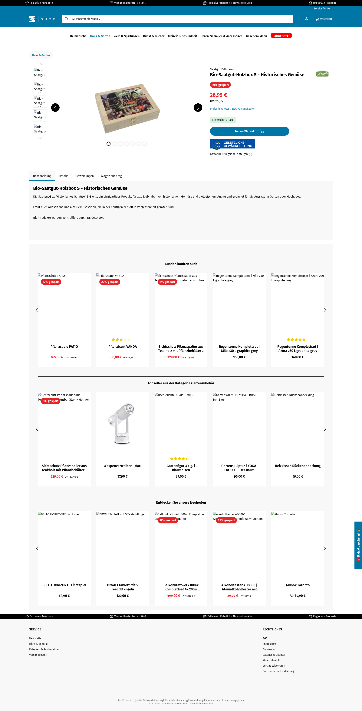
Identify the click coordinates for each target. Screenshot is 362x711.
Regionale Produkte (325, 3)
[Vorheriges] (55, 107)
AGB (265, 638)
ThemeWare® (206, 703)
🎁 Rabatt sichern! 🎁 (358, 545)
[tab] (42, 176)
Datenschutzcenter (274, 655)
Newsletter (35, 638)
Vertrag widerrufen (274, 666)
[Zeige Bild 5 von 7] (132, 143)
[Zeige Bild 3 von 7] (120, 143)
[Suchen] (66, 19)
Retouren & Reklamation (44, 649)
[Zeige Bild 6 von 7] (138, 143)
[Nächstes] (198, 107)
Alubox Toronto (298, 585)
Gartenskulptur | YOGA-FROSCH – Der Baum (239, 468)
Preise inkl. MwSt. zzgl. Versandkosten (232, 109)
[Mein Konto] (306, 19)
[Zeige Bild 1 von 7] (108, 143)
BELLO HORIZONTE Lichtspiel (64, 585)
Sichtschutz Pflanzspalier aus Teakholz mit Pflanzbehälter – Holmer (181, 348)
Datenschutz (270, 649)
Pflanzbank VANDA (122, 346)
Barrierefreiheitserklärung (278, 671)
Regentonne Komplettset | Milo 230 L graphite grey (239, 348)
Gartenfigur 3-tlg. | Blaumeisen (181, 468)
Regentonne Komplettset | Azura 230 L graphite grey (297, 348)
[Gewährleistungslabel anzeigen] (232, 144)
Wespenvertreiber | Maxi (123, 466)
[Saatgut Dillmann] (322, 73)
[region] (117, 107)
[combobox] (182, 19)
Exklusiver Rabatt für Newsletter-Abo (229, 3)
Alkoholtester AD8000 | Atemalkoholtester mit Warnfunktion (239, 587)
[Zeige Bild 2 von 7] (114, 143)
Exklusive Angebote (41, 3)
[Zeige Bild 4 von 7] (126, 143)
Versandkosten (38, 655)
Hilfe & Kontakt (38, 644)
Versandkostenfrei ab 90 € (130, 3)
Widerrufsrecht (272, 660)
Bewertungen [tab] (85, 176)
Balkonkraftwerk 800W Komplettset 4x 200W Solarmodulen (181, 587)
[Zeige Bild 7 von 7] (144, 143)
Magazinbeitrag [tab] (111, 176)
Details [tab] (63, 176)
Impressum (269, 644)
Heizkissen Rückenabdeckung (298, 466)
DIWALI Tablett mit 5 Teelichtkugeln (122, 587)
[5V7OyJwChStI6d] (126, 107)
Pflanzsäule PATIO (64, 346)
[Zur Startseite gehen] (42, 19)
